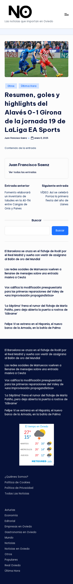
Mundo (9, 538)
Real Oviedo (13, 565)
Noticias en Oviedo (17, 549)
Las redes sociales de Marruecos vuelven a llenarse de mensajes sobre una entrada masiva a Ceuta (33, 273)
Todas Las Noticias (17, 493)
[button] (22, 172)
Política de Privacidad (19, 488)
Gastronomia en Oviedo (20, 532)
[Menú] (66, 14)
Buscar (36, 220)
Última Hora (29, 86)
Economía (11, 515)
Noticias (10, 543)
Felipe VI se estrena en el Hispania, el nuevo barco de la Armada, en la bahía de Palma (33, 326)
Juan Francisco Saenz (29, 164)
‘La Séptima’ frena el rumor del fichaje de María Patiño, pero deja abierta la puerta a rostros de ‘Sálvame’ (36, 310)
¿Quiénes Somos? (16, 477)
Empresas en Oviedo (18, 526)
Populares (11, 560)
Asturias (10, 510)
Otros (11, 86)
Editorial (10, 521)
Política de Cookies (17, 482)
